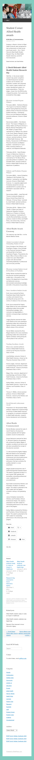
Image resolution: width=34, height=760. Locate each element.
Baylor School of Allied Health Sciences (15, 600)
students (8, 717)
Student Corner (20, 598)
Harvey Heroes (10, 693)
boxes (25, 601)
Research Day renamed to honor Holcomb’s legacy (15, 625)
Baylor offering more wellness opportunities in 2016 (24, 633)
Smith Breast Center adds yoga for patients (12, 633)
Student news (10, 715)
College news (10, 678)
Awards (8, 672)
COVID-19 (9, 683)
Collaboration (9, 675)
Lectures (8, 699)
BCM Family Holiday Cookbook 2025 (16, 736)
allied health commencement (13, 600)
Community (9, 680)
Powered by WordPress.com (14, 751)
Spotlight (8, 707)
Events (8, 688)
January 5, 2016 (10, 41)
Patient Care (9, 701)
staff (7, 709)
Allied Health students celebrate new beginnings (21, 564)
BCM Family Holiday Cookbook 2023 (16, 741)
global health (9, 691)
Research (9, 704)
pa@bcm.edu (22, 658)
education (9, 685)
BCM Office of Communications (14, 39)
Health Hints (9, 696)
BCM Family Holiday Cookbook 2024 (16, 738)
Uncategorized (10, 720)
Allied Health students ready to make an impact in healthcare (10, 565)
